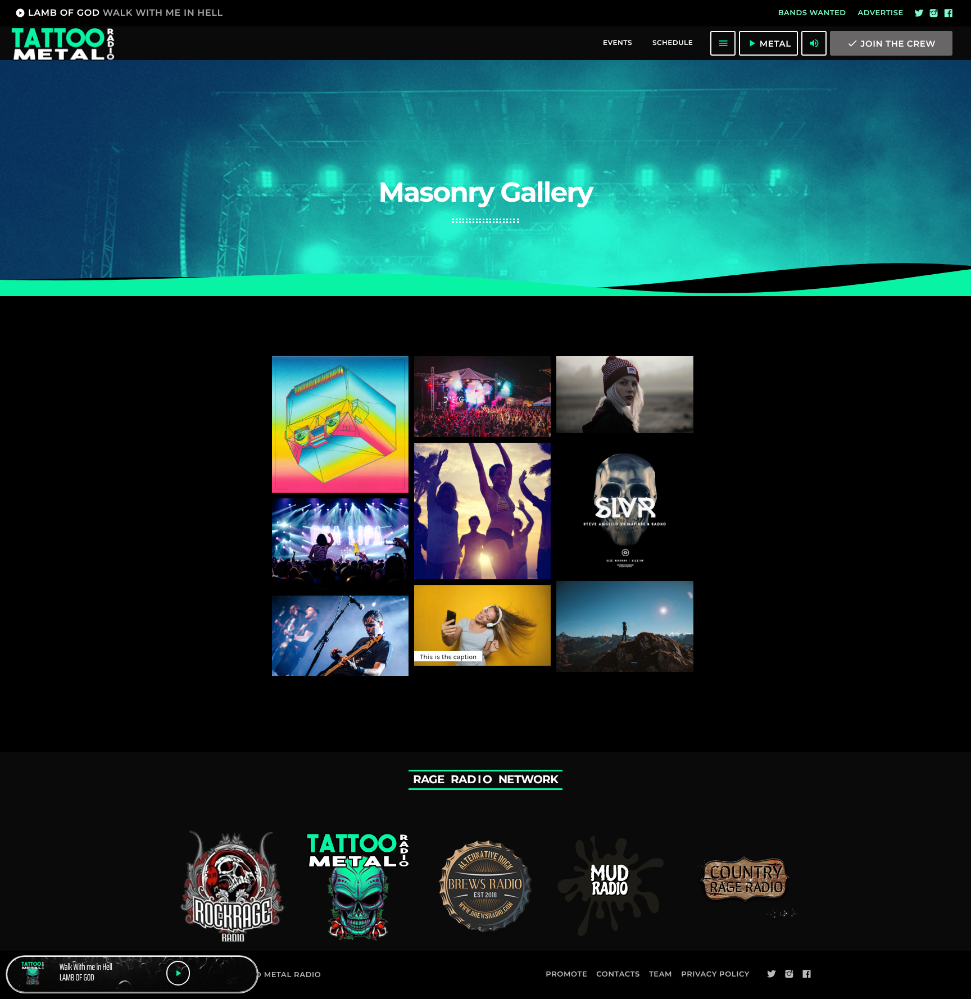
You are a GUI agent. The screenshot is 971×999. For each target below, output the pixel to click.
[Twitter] (919, 13)
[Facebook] (948, 13)
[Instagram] (933, 13)
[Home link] (62, 43)
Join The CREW (891, 43)
